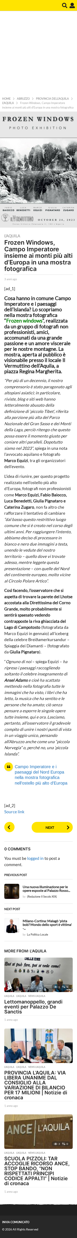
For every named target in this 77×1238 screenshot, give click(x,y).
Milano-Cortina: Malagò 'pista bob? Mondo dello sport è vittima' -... (47, 924)
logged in (35, 858)
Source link (14, 811)
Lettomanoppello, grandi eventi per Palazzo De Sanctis (33, 1007)
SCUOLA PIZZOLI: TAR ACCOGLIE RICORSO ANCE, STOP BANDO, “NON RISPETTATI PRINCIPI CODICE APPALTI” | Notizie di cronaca (37, 1171)
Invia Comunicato (15, 1222)
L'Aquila (12, 236)
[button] (64, 5)
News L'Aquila (36, 996)
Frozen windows (24, 320)
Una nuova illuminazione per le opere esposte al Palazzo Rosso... (46, 888)
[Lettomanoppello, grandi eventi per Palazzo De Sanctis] (38, 975)
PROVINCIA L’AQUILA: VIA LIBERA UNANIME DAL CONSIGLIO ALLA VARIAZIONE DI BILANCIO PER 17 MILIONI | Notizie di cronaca (35, 1085)
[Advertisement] (38, 55)
